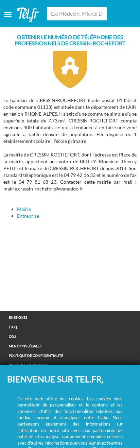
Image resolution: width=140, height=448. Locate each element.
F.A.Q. (13, 327)
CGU (12, 336)
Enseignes (18, 317)
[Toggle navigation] (8, 14)
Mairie (24, 209)
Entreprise (28, 216)
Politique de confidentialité (36, 355)
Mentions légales (25, 346)
